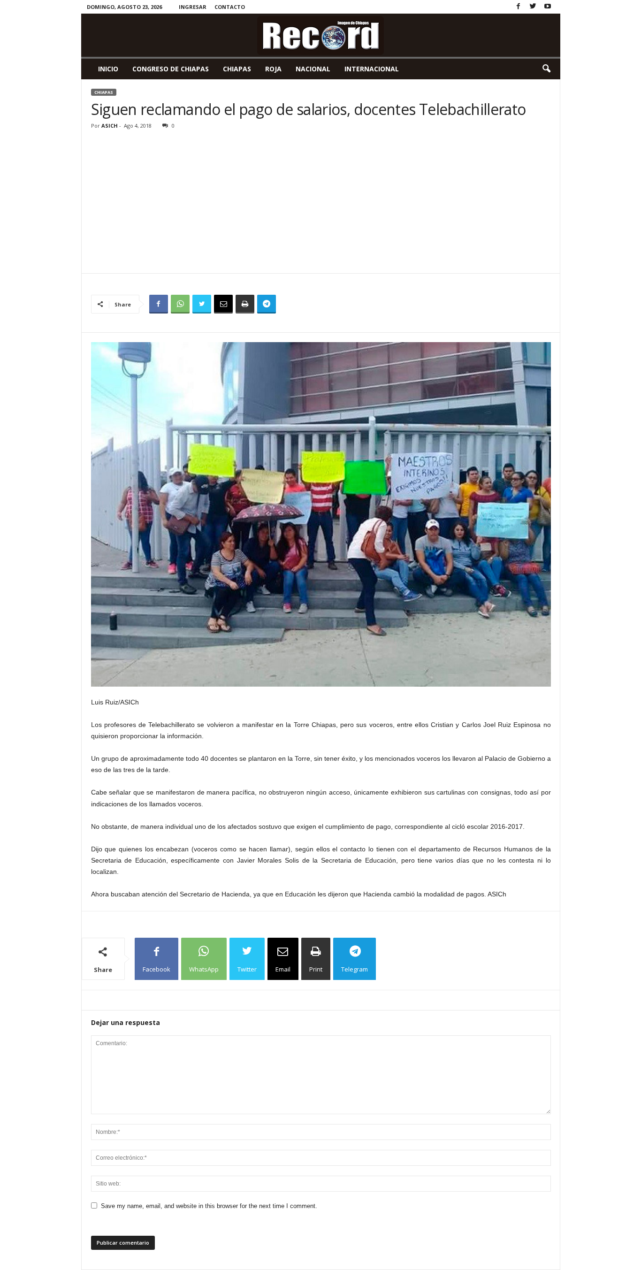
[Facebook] (518, 7)
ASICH (109, 125)
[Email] (223, 304)
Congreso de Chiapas (170, 68)
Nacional (313, 68)
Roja (273, 68)
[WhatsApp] (180, 304)
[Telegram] (266, 304)
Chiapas (237, 68)
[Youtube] (547, 7)
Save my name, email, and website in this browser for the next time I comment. (209, 1205)
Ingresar (192, 6)
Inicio (108, 68)
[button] (546, 69)
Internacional (371, 68)
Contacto (229, 6)
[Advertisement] (321, 202)
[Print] (245, 304)
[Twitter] (533, 7)
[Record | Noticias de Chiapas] (320, 35)
